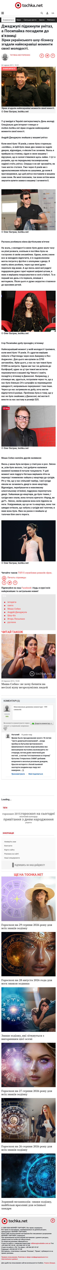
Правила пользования (9, 1257)
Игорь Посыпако (16, 619)
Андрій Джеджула (17, 612)
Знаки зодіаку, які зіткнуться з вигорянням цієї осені (22, 1037)
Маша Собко (14, 608)
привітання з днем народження (28, 819)
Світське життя (30, 20)
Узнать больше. (49, 1263)
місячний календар (28, 817)
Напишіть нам (10, 842)
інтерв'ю (11, 602)
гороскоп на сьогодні (38, 813)
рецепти (28, 823)
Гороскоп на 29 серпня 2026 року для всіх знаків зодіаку (26, 926)
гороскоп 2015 (11, 814)
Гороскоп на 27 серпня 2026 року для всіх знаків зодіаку (26, 1092)
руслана (11, 622)
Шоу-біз (11, 615)
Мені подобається (35, 774)
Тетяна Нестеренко (20, 55)
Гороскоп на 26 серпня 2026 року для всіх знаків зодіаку (26, 1148)
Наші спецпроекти (12, 858)
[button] (47, 13)
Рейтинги (51, 20)
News (19, 20)
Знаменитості (8, 20)
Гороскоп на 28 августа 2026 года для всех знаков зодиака (26, 981)
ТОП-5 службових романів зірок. (35, 572)
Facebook (26, 588)
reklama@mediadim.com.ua (40, 1243)
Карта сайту (9, 850)
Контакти (8, 846)
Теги (5, 808)
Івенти (41, 20)
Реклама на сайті (11, 854)
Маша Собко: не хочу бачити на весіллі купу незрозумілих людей (24, 685)
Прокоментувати (18, 774)
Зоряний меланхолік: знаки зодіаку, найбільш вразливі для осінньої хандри (26, 1205)
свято (10, 605)
